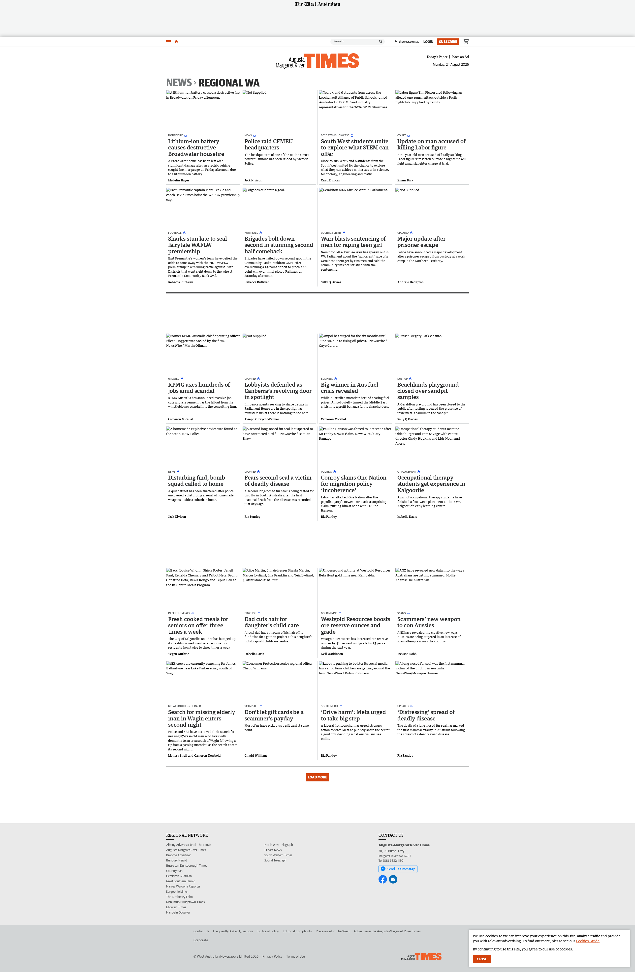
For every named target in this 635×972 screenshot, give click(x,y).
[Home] (176, 42)
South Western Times (278, 855)
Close (482, 959)
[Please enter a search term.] (381, 41)
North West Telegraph (278, 845)
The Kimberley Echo (179, 897)
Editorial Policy (268, 931)
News (179, 82)
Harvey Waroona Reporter (183, 886)
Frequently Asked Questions (233, 931)
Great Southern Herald (180, 881)
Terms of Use (295, 956)
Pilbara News (273, 850)
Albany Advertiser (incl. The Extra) (188, 845)
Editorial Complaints (297, 931)
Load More (317, 777)
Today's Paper (437, 56)
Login (428, 42)
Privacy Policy (272, 956)
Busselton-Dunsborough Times (186, 865)
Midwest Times (176, 907)
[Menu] (168, 41)
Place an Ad (460, 56)
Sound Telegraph (275, 860)
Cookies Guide (588, 941)
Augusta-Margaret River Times (186, 850)
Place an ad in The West (333, 931)
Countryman (174, 871)
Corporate (200, 940)
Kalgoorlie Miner (177, 891)
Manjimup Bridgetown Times (185, 902)
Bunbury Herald (176, 860)
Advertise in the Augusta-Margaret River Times (387, 931)
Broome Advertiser (178, 855)
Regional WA (229, 82)
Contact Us (201, 931)
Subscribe (448, 42)
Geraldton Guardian (179, 876)
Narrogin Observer (178, 912)
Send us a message (401, 869)
